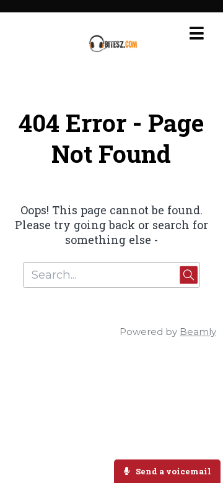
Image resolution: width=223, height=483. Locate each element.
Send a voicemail (172, 471)
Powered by (168, 331)
